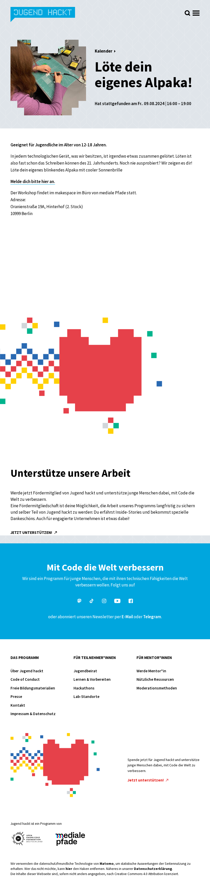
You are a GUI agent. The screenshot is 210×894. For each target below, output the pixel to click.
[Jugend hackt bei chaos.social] (79, 602)
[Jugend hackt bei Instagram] (104, 602)
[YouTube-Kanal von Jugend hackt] (117, 602)
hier (69, 869)
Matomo (107, 863)
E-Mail (127, 616)
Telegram (152, 616)
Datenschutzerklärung (153, 869)
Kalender (103, 51)
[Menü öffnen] (196, 11)
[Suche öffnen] (187, 13)
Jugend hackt (43, 15)
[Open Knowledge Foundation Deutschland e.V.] (27, 838)
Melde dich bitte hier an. (32, 181)
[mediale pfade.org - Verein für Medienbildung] (70, 839)
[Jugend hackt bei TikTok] (92, 602)
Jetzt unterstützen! (31, 532)
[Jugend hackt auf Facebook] (131, 602)
